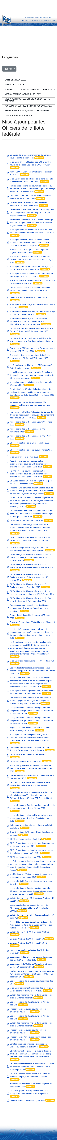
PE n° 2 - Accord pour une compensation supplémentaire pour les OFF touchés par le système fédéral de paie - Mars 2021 (29, 474)
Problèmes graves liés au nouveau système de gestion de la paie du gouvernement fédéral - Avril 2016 (31, 768)
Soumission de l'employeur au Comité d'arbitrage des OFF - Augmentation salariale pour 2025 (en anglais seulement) (31, 223)
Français (8, 69)
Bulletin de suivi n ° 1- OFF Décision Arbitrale (29, 932)
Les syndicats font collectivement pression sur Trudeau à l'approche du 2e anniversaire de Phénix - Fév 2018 (32, 671)
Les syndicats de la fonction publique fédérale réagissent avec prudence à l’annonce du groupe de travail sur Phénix (31, 710)
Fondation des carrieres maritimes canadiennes (30, 89)
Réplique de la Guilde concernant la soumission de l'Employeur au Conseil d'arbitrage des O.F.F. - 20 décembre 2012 (32, 974)
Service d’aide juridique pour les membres (27, 111)
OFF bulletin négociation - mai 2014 (25, 857)
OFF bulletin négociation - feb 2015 (25, 839)
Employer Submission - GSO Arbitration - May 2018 (32, 622)
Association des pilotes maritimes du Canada (28, 106)
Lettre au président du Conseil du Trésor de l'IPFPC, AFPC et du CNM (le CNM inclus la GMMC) (29, 908)
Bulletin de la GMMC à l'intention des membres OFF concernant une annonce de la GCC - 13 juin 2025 (32, 259)
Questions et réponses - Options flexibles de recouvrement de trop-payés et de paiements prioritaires (29, 608)
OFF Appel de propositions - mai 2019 (26, 520)
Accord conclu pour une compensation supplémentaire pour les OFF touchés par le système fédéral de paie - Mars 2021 (29, 464)
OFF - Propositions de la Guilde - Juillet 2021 (29, 443)
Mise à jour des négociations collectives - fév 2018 (32, 661)
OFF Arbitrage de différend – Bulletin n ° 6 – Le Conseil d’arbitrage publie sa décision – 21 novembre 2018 (30, 557)
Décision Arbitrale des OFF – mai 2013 (27, 939)
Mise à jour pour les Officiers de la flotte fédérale (27, 100)
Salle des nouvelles (15, 80)
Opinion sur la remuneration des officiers (27, 754)
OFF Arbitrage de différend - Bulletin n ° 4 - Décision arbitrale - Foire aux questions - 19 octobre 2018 (29, 577)
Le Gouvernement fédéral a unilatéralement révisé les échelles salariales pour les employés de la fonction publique (32, 1067)
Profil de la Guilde (14, 85)
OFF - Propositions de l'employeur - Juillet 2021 (31, 450)
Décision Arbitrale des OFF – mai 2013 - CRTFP (31, 943)
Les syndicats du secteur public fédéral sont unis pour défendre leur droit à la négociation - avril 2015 (31, 818)
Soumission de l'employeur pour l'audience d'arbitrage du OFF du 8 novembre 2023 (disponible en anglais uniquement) (28, 321)
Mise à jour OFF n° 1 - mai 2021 (24, 457)
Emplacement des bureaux (18, 115)
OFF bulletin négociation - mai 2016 (25, 761)
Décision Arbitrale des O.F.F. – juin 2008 (27, 1100)
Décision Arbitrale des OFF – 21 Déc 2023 (28, 297)
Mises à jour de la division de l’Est (23, 94)
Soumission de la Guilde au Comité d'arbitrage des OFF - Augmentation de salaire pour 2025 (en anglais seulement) (32, 213)
